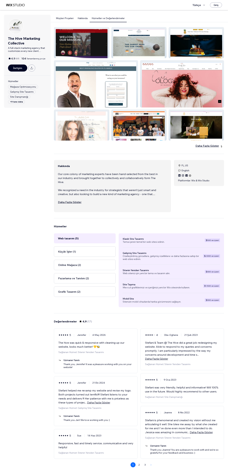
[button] (81, 42)
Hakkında (83, 18)
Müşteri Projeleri (65, 18)
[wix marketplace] (15, 5)
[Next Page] (151, 464)
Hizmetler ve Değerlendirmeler (108, 18)
